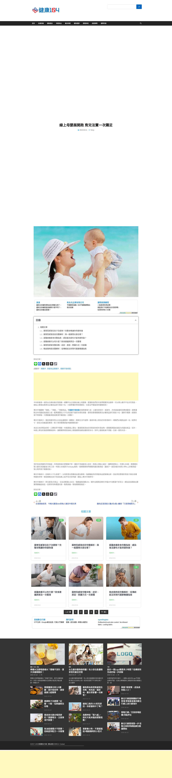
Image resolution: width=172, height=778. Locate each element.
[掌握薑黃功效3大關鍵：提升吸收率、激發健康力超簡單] (36, 687)
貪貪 (38, 302)
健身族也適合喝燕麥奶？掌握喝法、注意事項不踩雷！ (54, 717)
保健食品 (59, 23)
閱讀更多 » (37, 553)
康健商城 (85, 23)
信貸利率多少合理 (104, 310)
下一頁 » (104, 612)
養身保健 (68, 23)
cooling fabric (107, 624)
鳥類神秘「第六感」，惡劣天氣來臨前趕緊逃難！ (93, 717)
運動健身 (50, 23)
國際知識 (103, 23)
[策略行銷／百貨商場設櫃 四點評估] (113, 712)
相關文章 (43, 327)
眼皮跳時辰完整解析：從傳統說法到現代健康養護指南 (64, 349)
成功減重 (73, 622)
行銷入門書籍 (59, 622)
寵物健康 (77, 23)
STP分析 (37, 622)
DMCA (56, 744)
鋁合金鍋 (70, 307)
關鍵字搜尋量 (65, 369)
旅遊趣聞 (94, 23)
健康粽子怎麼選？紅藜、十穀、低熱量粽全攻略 (54, 703)
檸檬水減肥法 (82, 622)
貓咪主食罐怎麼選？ (43, 310)
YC (41, 675)
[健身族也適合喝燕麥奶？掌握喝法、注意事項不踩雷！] (36, 715)
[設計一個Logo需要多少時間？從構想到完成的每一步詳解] (124, 644)
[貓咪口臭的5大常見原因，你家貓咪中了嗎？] (75, 703)
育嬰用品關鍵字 (53, 369)
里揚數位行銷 (39, 620)
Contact (62, 744)
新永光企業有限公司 (75, 302)
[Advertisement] (86, 386)
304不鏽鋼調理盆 (84, 305)
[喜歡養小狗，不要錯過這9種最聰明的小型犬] (75, 728)
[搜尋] (139, 6)
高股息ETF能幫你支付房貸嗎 (108, 307)
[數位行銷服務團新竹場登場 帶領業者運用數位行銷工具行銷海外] (113, 698)
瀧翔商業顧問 (103, 302)
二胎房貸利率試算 (104, 305)
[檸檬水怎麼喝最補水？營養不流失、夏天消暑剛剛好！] (47, 644)
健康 (67, 622)
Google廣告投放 (47, 622)
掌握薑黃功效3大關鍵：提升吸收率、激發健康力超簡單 (54, 690)
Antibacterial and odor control (108, 622)
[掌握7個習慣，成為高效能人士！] (113, 687)
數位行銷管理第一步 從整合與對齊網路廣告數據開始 (131, 726)
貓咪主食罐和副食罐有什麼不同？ (48, 307)
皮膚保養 (41, 23)
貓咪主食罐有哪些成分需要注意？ (48, 305)
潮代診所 (70, 620)
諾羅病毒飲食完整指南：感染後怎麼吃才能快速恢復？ (64, 338)
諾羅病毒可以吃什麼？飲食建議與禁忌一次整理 (62, 342)
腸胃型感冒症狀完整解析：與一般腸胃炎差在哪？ (63, 334)
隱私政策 (51, 744)
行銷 (108, 667)
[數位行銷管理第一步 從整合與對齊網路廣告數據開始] (113, 723)
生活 (35, 667)
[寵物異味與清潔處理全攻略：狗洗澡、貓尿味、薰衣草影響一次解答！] (75, 687)
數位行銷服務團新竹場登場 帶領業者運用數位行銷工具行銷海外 (131, 701)
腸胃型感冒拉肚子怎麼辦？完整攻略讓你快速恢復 (63, 331)
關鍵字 (43, 369)
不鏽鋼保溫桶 (71, 305)
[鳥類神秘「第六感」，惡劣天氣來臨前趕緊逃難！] (75, 715)
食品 (38, 667)
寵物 (70, 667)
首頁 (33, 23)
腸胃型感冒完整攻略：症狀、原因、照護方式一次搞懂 (64, 345)
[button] (135, 320)
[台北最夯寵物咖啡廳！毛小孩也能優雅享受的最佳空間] (86, 644)
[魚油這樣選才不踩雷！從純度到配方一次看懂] (36, 728)
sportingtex (103, 620)
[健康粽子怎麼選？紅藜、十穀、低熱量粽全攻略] (36, 701)
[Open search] (140, 23)
